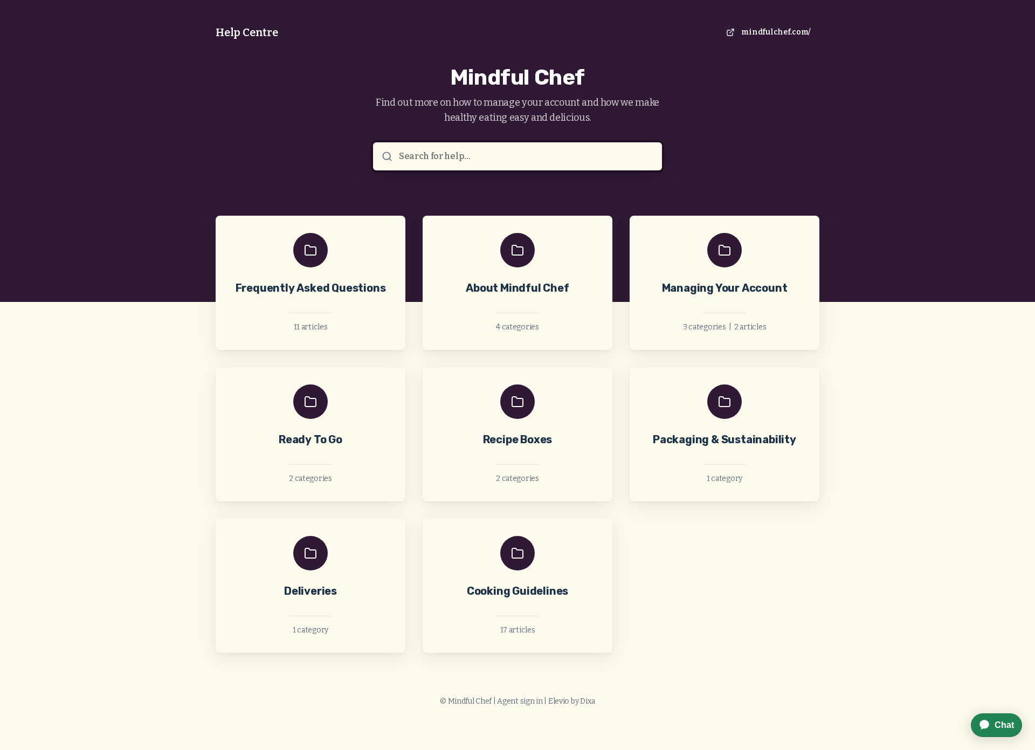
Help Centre (247, 32)
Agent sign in (519, 701)
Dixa (587, 701)
